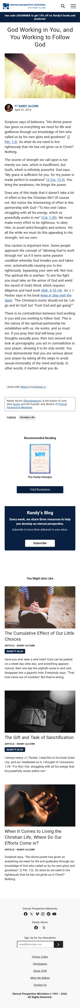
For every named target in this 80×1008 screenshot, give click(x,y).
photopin (38, 387)
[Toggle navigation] (73, 6)
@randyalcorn (32, 400)
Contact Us (40, 984)
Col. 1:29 (49, 218)
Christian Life (27, 417)
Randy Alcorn (28, 105)
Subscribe (40, 543)
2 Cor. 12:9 (55, 180)
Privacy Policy (40, 956)
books (16, 404)
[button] (63, 6)
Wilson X (25, 387)
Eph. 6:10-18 (51, 290)
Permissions (40, 963)
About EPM (40, 970)
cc (44, 387)
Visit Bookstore (40, 489)
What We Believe (40, 977)
